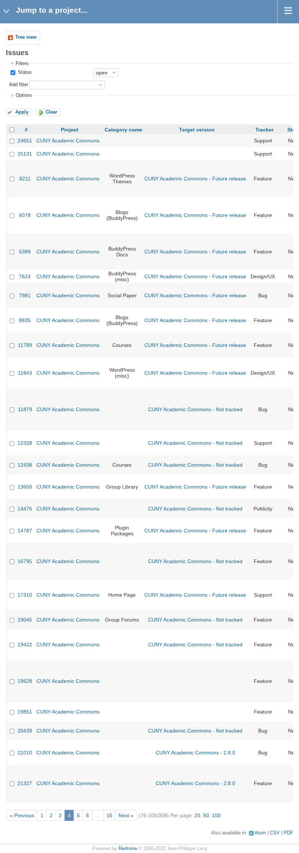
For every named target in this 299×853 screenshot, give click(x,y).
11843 (25, 373)
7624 (25, 276)
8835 (25, 320)
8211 (25, 178)
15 (109, 815)
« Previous (22, 815)
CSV (275, 832)
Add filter (18, 84)
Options (24, 95)
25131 (25, 154)
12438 (25, 465)
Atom (260, 832)
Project (69, 130)
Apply (21, 112)
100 (216, 815)
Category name (123, 130)
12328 (25, 443)
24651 (25, 141)
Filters (22, 63)
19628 (25, 681)
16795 (25, 561)
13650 (25, 487)
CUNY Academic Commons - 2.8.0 (195, 753)
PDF (288, 832)
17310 (25, 595)
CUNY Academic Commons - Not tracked (195, 409)
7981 (25, 295)
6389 (25, 252)
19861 (25, 712)
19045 (25, 620)
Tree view (25, 37)
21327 (25, 783)
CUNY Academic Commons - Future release (195, 178)
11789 (25, 345)
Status (24, 72)
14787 (25, 530)
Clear (51, 112)
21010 (25, 753)
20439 (25, 731)
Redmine (128, 848)
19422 (25, 644)
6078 (25, 215)
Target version (197, 130)
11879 (25, 409)
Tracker (264, 130)
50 (206, 815)
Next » (126, 815)
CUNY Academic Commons (68, 141)
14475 (25, 509)
